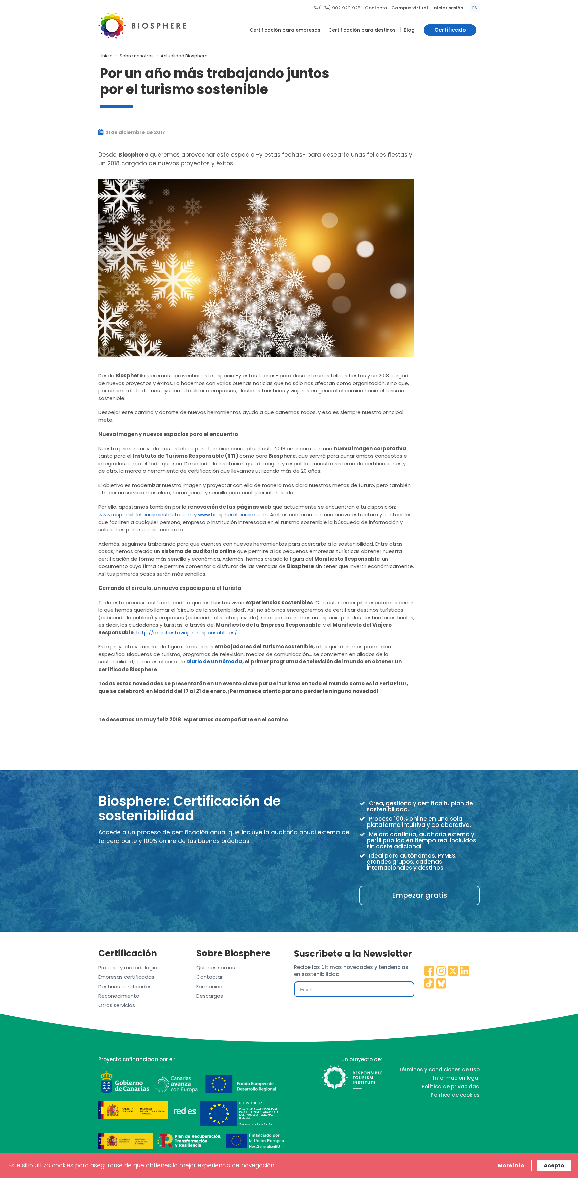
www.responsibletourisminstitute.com (145, 514)
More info (511, 1165)
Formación (209, 986)
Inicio (107, 56)
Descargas (209, 995)
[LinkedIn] (465, 971)
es (474, 8)
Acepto (554, 1165)
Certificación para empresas (285, 30)
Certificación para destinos (362, 30)
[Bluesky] (441, 984)
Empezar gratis (419, 895)
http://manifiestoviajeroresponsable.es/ (186, 632)
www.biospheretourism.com (233, 514)
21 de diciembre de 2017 (134, 132)
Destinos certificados (125, 986)
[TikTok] (429, 984)
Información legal (456, 1077)
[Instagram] (441, 971)
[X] (453, 971)
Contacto (376, 8)
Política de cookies (455, 1094)
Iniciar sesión (447, 8)
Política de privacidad (451, 1086)
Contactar (209, 976)
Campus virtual (409, 8)
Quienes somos (215, 967)
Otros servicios (116, 1005)
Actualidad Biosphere (184, 56)
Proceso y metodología (127, 967)
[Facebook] (429, 971)
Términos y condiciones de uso (439, 1069)
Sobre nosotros (137, 56)
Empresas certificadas (126, 976)
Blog (409, 30)
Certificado (450, 30)
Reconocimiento (118, 995)
